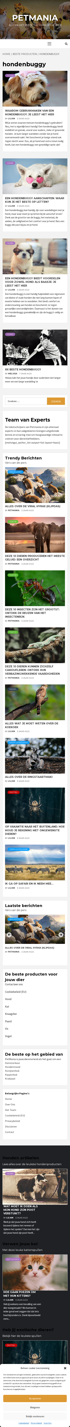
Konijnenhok (12, 1070)
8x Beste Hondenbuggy (23, 369)
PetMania (14, 510)
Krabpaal (10, 1078)
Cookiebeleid (24, 1423)
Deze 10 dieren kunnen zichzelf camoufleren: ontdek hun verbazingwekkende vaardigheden (32, 670)
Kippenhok (11, 1074)
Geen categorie (18, 742)
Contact (9, 1132)
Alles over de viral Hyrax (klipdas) (32, 506)
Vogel (13, 689)
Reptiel (13, 792)
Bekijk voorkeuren (35, 1416)
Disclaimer (11, 1126)
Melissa (13, 373)
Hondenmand (12, 1066)
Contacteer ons (14, 984)
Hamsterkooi (12, 1063)
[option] (35, 939)
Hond (10, 75)
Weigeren (35, 1407)
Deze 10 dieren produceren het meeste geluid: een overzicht (32, 949)
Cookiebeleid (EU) (16, 992)
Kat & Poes (13, 1259)
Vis (6, 1028)
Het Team (10, 1110)
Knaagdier (15, 472)
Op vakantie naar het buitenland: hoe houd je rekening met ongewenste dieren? (35, 830)
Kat (7, 1006)
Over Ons (47, 1423)
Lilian (11, 118)
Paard (8, 1021)
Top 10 (12, 521)
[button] (65, 1368)
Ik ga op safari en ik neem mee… (29, 883)
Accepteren (35, 1398)
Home (8, 1098)
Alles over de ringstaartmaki (29, 776)
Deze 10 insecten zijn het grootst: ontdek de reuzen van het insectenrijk (32, 613)
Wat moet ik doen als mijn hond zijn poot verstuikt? (20, 1210)
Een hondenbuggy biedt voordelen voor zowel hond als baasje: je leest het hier (32, 282)
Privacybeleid (36, 1423)
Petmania (35, 18)
